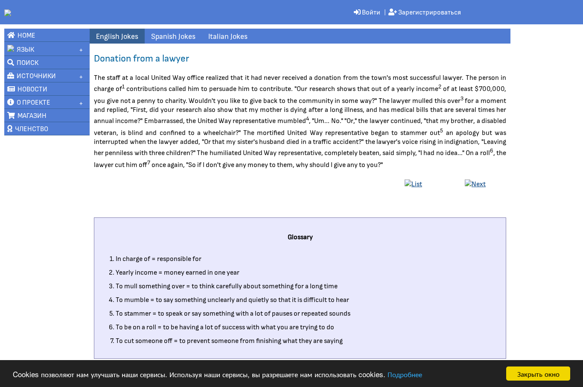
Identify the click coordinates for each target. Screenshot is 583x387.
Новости (31, 89)
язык (24, 49)
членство (30, 128)
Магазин (31, 115)
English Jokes (117, 35)
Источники (35, 75)
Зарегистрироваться (429, 12)
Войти (370, 12)
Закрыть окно (538, 373)
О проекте (32, 102)
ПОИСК (26, 62)
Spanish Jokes (173, 35)
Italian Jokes (228, 35)
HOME (25, 35)
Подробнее (405, 374)
